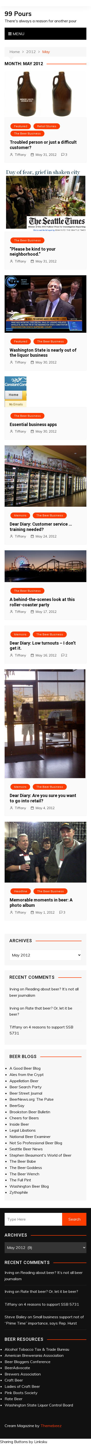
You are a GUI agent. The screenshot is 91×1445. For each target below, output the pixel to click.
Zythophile (18, 1192)
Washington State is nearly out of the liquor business (43, 352)
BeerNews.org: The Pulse (31, 1099)
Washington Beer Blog (29, 1186)
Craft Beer (14, 1380)
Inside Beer (19, 1124)
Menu (18, 33)
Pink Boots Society (21, 1392)
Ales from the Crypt (26, 1074)
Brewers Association (23, 1374)
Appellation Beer (23, 1080)
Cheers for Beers (24, 1117)
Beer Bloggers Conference (27, 1361)
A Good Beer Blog (25, 1068)
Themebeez (51, 1425)
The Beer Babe (22, 1161)
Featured (20, 126)
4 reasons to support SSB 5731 (51, 1304)
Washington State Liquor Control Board (39, 1405)
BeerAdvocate (17, 1367)
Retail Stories (46, 126)
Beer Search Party (25, 1086)
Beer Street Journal (25, 1093)
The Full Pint (20, 1179)
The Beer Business (27, 133)
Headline (20, 891)
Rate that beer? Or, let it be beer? (49, 1291)
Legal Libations (22, 1130)
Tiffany (20, 154)
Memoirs (20, 515)
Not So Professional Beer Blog (35, 1142)
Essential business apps (33, 424)
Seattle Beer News (26, 1148)
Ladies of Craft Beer (22, 1386)
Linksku (40, 1441)
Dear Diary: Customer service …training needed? (41, 526)
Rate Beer (13, 1398)
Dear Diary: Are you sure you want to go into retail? (43, 798)
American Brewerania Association (34, 1355)
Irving (14, 989)
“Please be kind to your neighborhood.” (33, 251)
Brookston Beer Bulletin (29, 1111)
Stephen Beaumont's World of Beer (40, 1155)
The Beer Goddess (25, 1167)
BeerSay (17, 1105)
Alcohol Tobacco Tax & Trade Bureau (37, 1349)
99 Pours (18, 14)
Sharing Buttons (14, 1441)
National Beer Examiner (29, 1136)
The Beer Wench (24, 1173)
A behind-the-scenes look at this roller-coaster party (42, 602)
